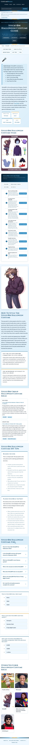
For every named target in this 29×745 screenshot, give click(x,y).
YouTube (16, 103)
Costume (6, 2)
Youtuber (23, 37)
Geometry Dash (10, 624)
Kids (14, 4)
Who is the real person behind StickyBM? (14, 567)
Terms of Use (14, 742)
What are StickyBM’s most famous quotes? (14, 560)
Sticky (8, 597)
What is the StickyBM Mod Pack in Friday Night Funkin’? (14, 577)
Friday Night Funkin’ (11, 627)
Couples (18, 4)
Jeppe (8, 601)
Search (25, 8)
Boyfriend (10, 417)
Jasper (8, 604)
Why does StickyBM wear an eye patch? (14, 571)
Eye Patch (14, 37)
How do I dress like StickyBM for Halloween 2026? (14, 547)
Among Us (9, 620)
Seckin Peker (4, 17)
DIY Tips (14, 52)
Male (10, 4)
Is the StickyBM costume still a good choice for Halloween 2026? (14, 554)
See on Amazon (23, 193)
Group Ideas (6, 52)
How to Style (18, 49)
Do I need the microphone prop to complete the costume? (14, 583)
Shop (23, 4)
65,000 (8, 645)
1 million (9, 652)
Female (6, 4)
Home (3, 45)
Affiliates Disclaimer (14, 740)
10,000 (8, 648)
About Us (6, 740)
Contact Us (22, 740)
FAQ (20, 52)
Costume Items (7, 49)
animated (6, 37)
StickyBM (7, 45)
